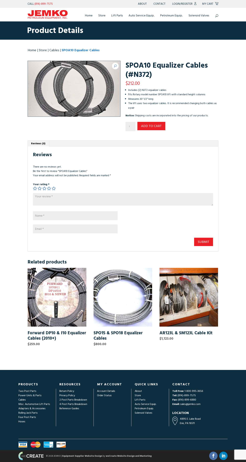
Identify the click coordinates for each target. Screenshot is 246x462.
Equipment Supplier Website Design (82, 456)
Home (89, 15)
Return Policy (66, 391)
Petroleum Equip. (171, 15)
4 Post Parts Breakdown (73, 404)
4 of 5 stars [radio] (49, 188)
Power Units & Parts (30, 395)
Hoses (21, 421)
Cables (54, 50)
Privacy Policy (67, 395)
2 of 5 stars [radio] (40, 188)
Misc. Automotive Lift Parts (34, 404)
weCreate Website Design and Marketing (129, 456)
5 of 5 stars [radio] (54, 188)
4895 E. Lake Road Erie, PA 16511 (190, 421)
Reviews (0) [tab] (38, 143)
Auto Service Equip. (141, 15)
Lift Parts (117, 15)
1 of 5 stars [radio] (35, 188)
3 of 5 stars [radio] (44, 188)
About (142, 4)
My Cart (207, 4)
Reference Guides (69, 408)
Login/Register (182, 4)
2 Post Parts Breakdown (73, 400)
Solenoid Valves (198, 15)
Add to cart (151, 126)
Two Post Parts (27, 391)
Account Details (106, 391)
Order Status (104, 395)
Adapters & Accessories (32, 408)
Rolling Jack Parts (28, 413)
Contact (159, 4)
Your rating (41, 184)
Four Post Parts (27, 417)
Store (101, 15)
